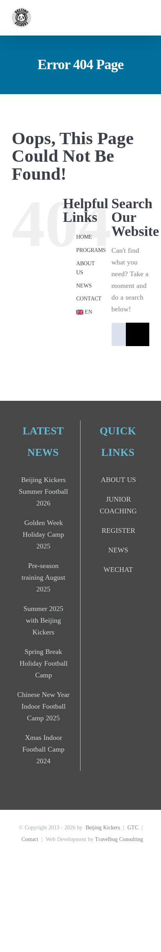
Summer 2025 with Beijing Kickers (43, 620)
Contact (29, 839)
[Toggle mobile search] (132, 18)
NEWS (84, 286)
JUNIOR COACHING (118, 505)
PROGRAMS (91, 250)
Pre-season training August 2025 (43, 577)
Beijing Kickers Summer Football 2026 (43, 491)
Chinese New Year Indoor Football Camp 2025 (43, 706)
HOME (84, 237)
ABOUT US (118, 480)
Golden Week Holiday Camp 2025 (43, 534)
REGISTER (118, 530)
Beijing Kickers (103, 828)
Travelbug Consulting (119, 839)
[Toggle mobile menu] (146, 18)
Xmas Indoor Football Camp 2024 (43, 749)
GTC (132, 828)
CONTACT (89, 299)
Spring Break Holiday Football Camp (44, 663)
